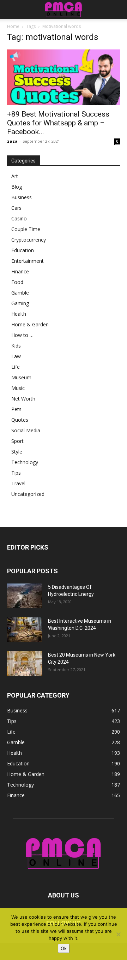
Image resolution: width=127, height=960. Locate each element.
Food (17, 282)
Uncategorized (27, 494)
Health (18, 313)
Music (18, 388)
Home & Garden (30, 324)
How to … (22, 335)
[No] (118, 934)
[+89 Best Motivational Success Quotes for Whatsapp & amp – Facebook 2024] (63, 77)
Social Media (25, 430)
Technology (24, 462)
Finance (20, 271)
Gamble (20, 292)
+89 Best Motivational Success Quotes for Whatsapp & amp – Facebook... (58, 123)
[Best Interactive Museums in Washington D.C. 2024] (24, 629)
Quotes (19, 419)
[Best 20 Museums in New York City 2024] (24, 663)
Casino (19, 218)
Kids (16, 345)
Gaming (20, 303)
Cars (16, 208)
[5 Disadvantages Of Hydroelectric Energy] (24, 595)
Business (21, 197)
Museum (21, 377)
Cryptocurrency (28, 239)
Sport (17, 441)
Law (16, 356)
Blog (16, 186)
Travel (18, 483)
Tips (16, 472)
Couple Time (25, 229)
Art (14, 176)
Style (16, 451)
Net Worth (23, 398)
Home (13, 26)
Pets (16, 409)
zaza (12, 141)
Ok (64, 948)
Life (15, 366)
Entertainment (27, 260)
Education (22, 250)
